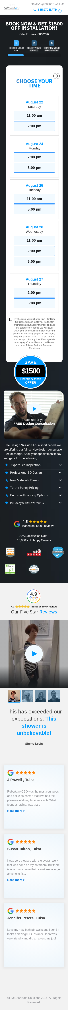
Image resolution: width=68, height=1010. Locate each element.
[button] (14, 696)
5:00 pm (34, 168)
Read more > (16, 810)
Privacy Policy (33, 345)
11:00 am (34, 115)
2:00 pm (34, 126)
